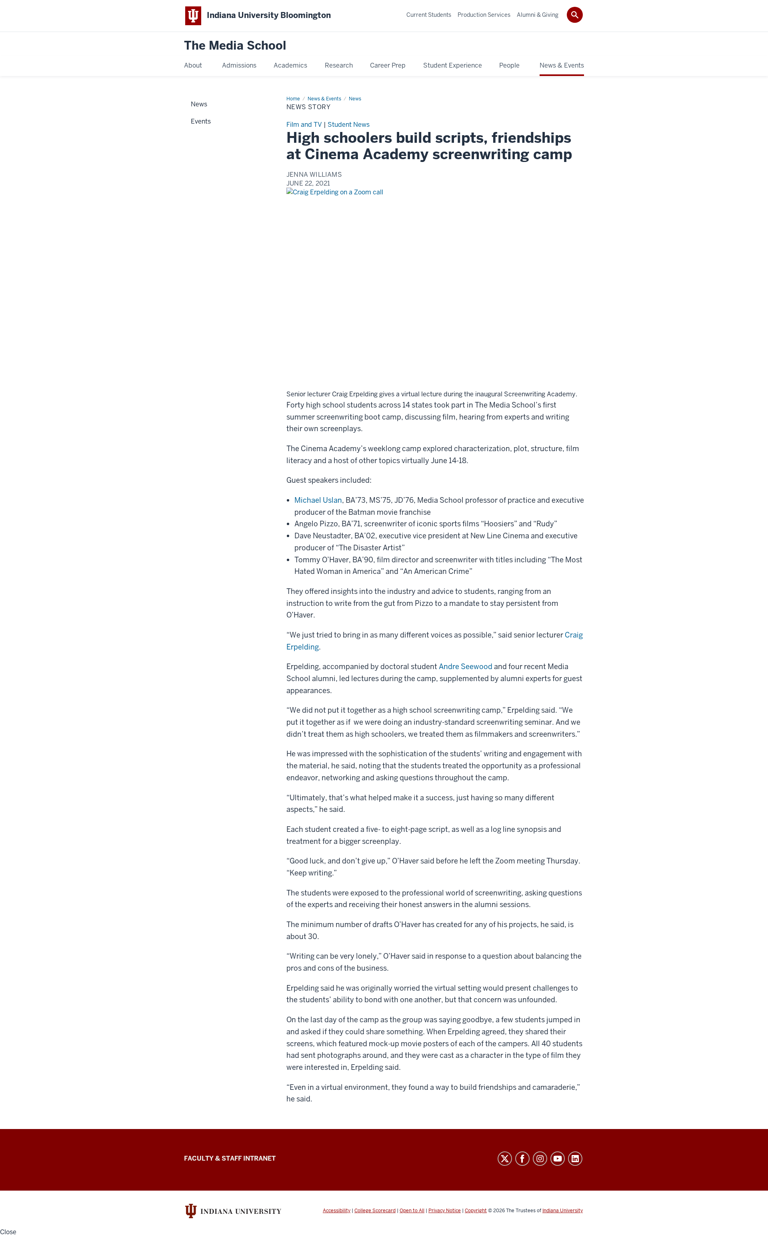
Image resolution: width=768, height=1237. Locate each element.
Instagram (540, 1158)
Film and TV (304, 124)
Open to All (412, 1210)
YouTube (557, 1158)
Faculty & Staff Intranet (230, 1158)
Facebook (522, 1158)
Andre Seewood (465, 666)
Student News (349, 124)
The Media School (235, 45)
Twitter (505, 1158)
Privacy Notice (444, 1210)
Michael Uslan (318, 500)
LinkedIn (575, 1158)
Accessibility (336, 1210)
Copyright (476, 1210)
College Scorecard (375, 1210)
